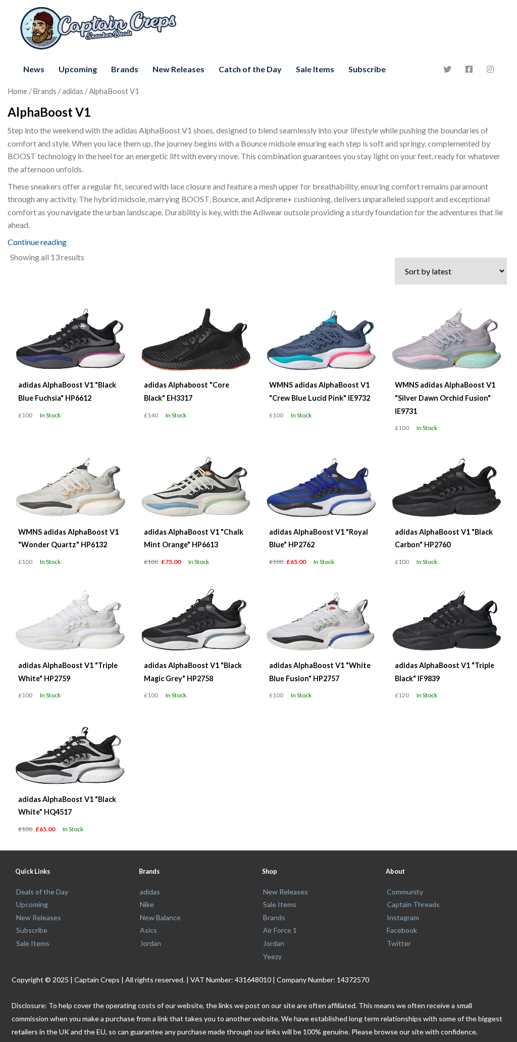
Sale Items (315, 69)
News (33, 69)
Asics (148, 930)
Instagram (403, 917)
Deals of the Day (42, 891)
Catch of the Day (250, 69)
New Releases (178, 69)
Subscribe (367, 69)
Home (17, 91)
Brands (124, 69)
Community (405, 891)
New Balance (160, 917)
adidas (72, 91)
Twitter (399, 943)
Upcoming (78, 69)
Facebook (402, 930)
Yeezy (272, 956)
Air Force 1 (280, 930)
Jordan (150, 943)
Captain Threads (413, 904)
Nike (147, 904)
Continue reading (37, 242)
